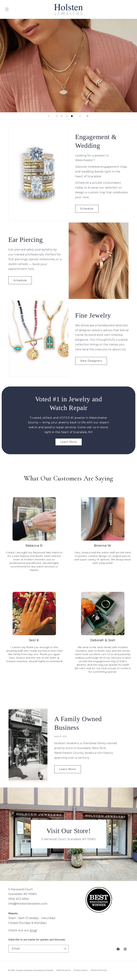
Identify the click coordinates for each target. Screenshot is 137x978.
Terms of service (99, 970)
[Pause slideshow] (88, 116)
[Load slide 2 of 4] (61, 116)
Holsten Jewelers (24, 970)
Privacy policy (81, 970)
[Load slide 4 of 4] (71, 116)
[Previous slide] (48, 116)
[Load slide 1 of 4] (56, 116)
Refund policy (64, 970)
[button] (7, 9)
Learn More (68, 441)
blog (33, 930)
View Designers (91, 360)
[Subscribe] (64, 949)
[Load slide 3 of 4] (66, 116)
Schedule (87, 208)
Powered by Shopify (43, 970)
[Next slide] (80, 116)
